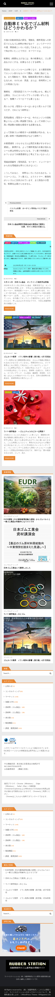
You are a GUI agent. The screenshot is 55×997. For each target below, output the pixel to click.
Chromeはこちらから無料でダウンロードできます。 (27, 796)
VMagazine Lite (44, 994)
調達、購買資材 (41, 242)
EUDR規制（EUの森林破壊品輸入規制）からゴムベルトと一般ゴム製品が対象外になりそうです (27, 520)
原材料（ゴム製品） (13, 712)
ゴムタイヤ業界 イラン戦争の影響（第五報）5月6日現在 (27, 899)
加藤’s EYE (19, 18)
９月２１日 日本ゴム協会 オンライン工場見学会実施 (26, 282)
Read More (9, 309)
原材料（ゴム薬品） (30, 18)
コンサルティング (9, 18)
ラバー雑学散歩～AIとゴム (14, 614)
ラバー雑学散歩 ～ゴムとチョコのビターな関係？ (24, 431)
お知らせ (8, 242)
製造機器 (33, 242)
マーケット (8, 317)
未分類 (8, 718)
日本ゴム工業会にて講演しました (17, 568)
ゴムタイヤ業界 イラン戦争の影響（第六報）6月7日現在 (27, 356)
